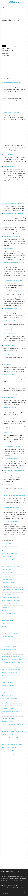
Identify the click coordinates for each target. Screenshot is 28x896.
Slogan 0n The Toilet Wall (10, 407)
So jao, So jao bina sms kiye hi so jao (11, 566)
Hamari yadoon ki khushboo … (9, 582)
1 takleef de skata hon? (7, 688)
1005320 (4, 626)
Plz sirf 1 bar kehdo (6, 610)
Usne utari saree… (6, 643)
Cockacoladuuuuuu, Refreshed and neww (12, 659)
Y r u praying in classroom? (10, 333)
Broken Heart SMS (10, 880)
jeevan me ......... (7, 364)
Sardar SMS (23, 883)
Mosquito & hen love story (10, 142)
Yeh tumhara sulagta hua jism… (9, 728)
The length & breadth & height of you (13, 280)
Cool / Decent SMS (12, 876)
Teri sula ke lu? (5, 607)
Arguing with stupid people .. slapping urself (14, 203)
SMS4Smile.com (7, 892)
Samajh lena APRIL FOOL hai (9, 613)
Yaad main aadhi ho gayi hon (9, 649)
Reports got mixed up (9, 418)
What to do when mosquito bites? (12, 112)
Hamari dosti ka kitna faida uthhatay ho (11, 597)
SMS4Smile (14, 1)
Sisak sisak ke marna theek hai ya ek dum (12, 559)
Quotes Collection (21, 887)
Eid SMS (10, 883)
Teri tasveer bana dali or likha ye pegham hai (12, 744)
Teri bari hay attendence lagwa (9, 630)
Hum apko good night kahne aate (10, 653)
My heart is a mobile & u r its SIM (12, 446)
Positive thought (7, 224)
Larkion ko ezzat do (6, 556)
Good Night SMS (4, 878)
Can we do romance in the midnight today (14, 213)
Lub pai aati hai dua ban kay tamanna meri (14, 290)
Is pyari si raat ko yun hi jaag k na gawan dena (13, 724)
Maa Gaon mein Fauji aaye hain (9, 698)
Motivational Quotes (12, 885)
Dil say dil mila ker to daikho (8, 750)
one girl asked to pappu (7, 695)
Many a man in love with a (8, 543)
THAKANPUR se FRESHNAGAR (9, 573)
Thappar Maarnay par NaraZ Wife (10, 679)
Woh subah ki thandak (7, 721)
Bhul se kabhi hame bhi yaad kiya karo (11, 711)
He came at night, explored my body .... (13, 82)
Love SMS (3, 874)
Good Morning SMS (14, 878)
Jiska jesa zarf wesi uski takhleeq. (10, 666)
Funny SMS (9, 874)
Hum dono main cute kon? (8, 685)
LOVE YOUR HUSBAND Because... (12, 521)
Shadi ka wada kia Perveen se (9, 646)
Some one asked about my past (11, 458)
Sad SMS (3, 880)
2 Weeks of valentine (9, 166)
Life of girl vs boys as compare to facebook (14, 495)
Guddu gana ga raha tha (7, 569)
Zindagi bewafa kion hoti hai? (9, 692)
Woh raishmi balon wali (7, 563)
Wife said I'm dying (8, 248)
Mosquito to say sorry (9, 95)
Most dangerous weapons (10, 354)
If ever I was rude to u (9, 154)
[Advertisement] (8, 13)
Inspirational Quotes (5, 887)
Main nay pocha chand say (8, 708)
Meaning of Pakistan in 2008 (10, 308)
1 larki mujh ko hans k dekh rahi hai (10, 702)
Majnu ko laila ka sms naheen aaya (10, 675)
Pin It (14, 46)
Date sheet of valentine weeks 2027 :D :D (14, 262)
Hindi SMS (14, 887)
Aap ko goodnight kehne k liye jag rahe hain (12, 705)
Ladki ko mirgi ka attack (9, 321)
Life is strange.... (7, 385)
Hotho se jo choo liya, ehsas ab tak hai (11, 633)
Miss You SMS (23, 878)
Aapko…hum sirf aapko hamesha (10, 604)
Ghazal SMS (20, 876)
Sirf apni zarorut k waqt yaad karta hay (11, 715)
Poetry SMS (3, 876)
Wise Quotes (4, 885)
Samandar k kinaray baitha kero (9, 546)
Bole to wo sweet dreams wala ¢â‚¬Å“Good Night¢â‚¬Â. (12, 590)
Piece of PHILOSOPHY (9, 374)
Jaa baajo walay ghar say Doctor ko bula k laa (13, 731)
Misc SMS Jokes (18, 6)
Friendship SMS (16, 874)
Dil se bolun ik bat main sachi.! (9, 718)
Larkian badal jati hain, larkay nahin (10, 656)
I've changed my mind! (9, 345)
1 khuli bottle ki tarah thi (7, 576)
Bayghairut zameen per (7, 636)
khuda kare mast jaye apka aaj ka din (11, 600)
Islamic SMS (16, 883)
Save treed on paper (8, 397)
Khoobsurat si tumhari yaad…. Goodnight (12, 672)
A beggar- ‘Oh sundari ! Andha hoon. (10, 734)
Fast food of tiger (8, 432)
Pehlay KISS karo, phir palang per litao (11, 669)
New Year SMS (4, 883)
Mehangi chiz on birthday (8, 754)
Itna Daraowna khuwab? (7, 620)
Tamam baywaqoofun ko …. (8, 623)
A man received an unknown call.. (11, 507)
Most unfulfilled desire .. (9, 484)
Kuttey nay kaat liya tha (7, 586)
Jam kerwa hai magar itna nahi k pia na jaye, (12, 662)
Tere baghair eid (6, 640)
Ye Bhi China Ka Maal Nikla (8, 617)
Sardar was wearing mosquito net (12, 236)
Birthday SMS (19, 880)
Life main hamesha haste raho (9, 594)
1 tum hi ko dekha (6, 741)
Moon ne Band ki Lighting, (8, 682)
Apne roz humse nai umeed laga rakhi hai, (12, 550)
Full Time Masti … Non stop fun (9, 553)
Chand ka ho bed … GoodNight (9, 747)
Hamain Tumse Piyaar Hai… (8, 579)
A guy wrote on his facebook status (10, 737)
